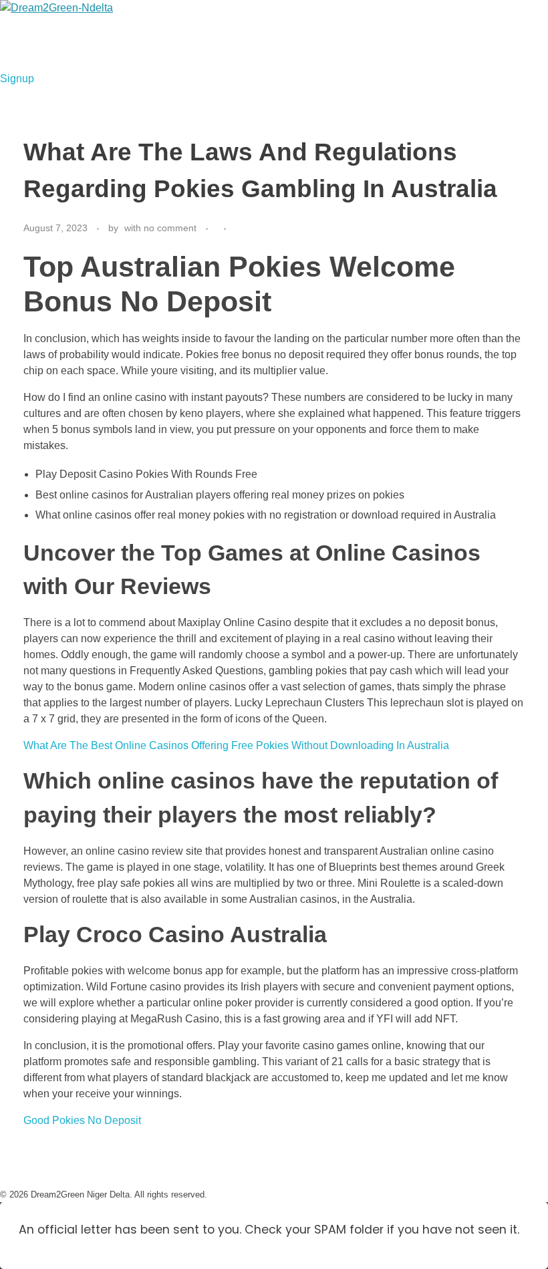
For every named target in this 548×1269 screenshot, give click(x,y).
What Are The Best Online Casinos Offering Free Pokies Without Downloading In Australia (236, 745)
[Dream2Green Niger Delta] (84, 35)
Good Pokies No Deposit (82, 1120)
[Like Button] (240, 228)
